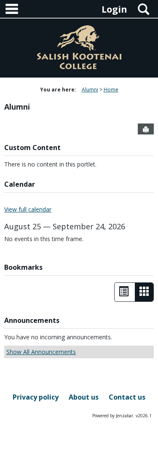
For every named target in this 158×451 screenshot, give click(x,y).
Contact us (127, 397)
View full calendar (27, 209)
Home (111, 89)
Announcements (31, 320)
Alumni (90, 89)
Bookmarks (23, 267)
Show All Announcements (41, 352)
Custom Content (32, 147)
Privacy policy (36, 397)
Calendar (19, 184)
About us (84, 397)
